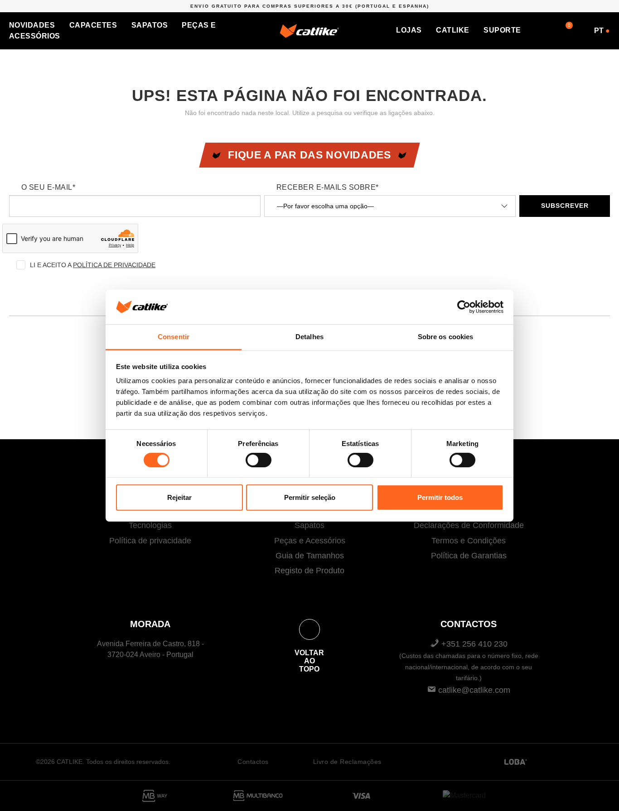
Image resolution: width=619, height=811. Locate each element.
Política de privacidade (150, 540)
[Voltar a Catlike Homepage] (309, 30)
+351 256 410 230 (468, 660)
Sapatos (149, 25)
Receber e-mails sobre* (327, 187)
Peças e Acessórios (309, 540)
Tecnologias (150, 525)
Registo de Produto (309, 570)
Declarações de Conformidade (469, 525)
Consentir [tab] (173, 337)
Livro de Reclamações (347, 761)
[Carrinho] (561, 29)
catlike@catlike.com (473, 690)
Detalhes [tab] (309, 337)
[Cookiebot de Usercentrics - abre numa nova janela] (463, 307)
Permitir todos (440, 497)
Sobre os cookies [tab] (446, 337)
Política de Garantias (469, 555)
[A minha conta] (580, 29)
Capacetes (93, 25)
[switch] (258, 460)
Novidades (32, 25)
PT (602, 30)
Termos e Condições (468, 540)
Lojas (408, 30)
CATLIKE (452, 30)
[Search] (541, 29)
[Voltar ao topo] (309, 629)
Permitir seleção (309, 497)
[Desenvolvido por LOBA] (515, 762)
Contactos (253, 761)
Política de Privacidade (114, 265)
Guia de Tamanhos (310, 555)
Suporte (502, 30)
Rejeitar (179, 497)
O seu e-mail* (48, 187)
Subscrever (565, 205)
